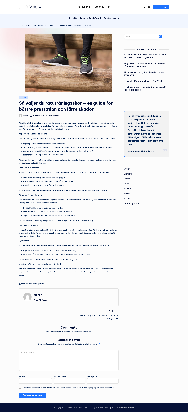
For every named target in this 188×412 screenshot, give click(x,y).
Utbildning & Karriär (133, 203)
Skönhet (128, 188)
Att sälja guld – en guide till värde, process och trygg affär (146, 73)
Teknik (127, 193)
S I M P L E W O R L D (94, 7)
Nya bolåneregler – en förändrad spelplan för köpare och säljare (145, 88)
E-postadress (61, 376)
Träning (23, 97)
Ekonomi (128, 174)
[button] (161, 7)
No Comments (54, 116)
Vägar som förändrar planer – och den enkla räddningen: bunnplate (145, 65)
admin (38, 294)
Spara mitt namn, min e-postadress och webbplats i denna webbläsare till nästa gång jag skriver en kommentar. (68, 387)
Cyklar (127, 169)
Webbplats (92, 376)
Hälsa (126, 183)
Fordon (127, 179)
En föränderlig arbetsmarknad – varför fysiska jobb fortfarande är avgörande (145, 56)
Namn (22, 376)
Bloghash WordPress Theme (120, 407)
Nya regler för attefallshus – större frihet (143, 81)
